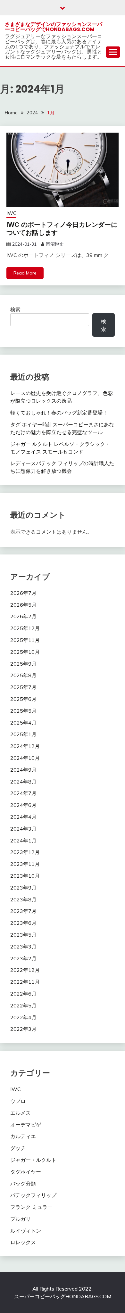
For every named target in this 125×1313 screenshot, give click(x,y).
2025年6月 (23, 699)
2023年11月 (25, 864)
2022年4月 (23, 1017)
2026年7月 (23, 593)
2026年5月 (23, 605)
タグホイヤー (25, 1172)
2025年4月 (23, 722)
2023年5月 (23, 934)
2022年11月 (25, 982)
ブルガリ (20, 1219)
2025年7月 (23, 687)
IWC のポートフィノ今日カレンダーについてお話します (61, 228)
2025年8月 (23, 675)
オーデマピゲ (25, 1124)
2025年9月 (23, 664)
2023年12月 (25, 852)
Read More (25, 273)
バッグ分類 (23, 1183)
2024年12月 (25, 746)
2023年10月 (25, 876)
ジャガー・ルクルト (33, 1160)
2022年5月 (23, 1005)
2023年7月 (23, 911)
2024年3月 (23, 828)
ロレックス (23, 1242)
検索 (15, 309)
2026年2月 (23, 616)
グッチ (18, 1148)
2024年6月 (23, 805)
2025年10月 (25, 652)
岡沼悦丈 (55, 244)
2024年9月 (23, 770)
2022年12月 (25, 970)
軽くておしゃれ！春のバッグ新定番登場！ (59, 412)
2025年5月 (23, 711)
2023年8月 (23, 899)
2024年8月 (23, 781)
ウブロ (18, 1101)
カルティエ (23, 1136)
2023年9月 (23, 887)
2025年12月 (25, 628)
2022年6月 (23, 993)
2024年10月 (25, 758)
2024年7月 (23, 793)
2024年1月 (23, 840)
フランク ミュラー (31, 1207)
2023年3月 (23, 946)
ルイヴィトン (25, 1230)
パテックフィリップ (33, 1195)
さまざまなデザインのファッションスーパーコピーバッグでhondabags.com (53, 27)
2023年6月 (23, 923)
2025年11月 (25, 640)
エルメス (20, 1113)
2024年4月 (23, 817)
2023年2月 (23, 958)
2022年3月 (23, 1029)
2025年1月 (23, 734)
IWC (11, 213)
